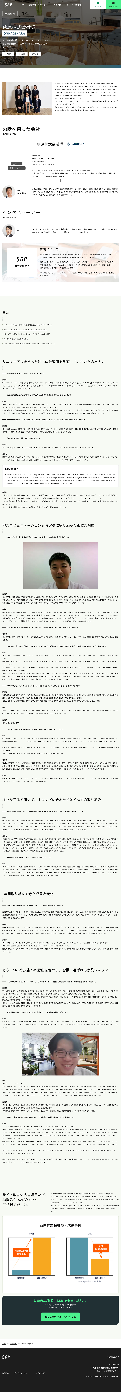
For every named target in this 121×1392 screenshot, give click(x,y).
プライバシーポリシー (22, 1373)
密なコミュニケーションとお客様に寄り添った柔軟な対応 (25, 329)
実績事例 (57, 4)
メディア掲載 (40, 1373)
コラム (67, 4)
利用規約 (5, 1373)
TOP (23, 4)
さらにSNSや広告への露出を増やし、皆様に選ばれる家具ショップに (29, 343)
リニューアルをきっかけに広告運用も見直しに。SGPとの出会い (28, 325)
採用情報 (77, 4)
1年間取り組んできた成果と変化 (16, 339)
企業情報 (32, 4)
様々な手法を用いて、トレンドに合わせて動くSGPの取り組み (27, 334)
